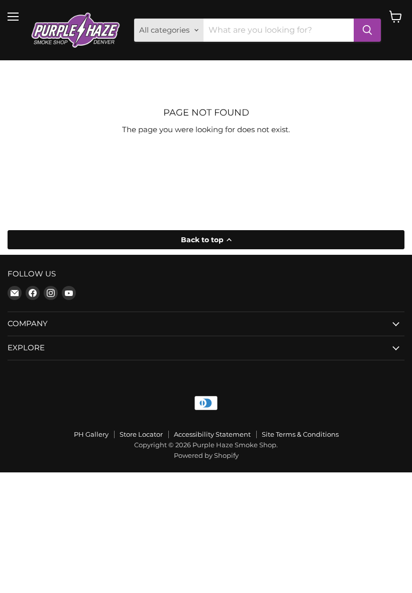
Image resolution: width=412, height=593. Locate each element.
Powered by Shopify (206, 455)
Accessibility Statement (212, 434)
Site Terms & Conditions (300, 434)
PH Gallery (91, 434)
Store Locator (141, 434)
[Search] (367, 30)
